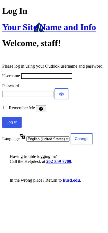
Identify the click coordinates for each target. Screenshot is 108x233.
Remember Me (22, 107)
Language (11, 138)
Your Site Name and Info (49, 27)
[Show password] (61, 93)
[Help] (41, 108)
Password (10, 85)
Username (11, 75)
